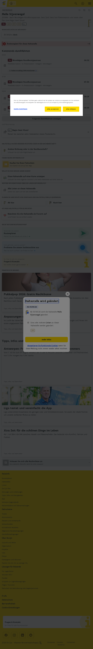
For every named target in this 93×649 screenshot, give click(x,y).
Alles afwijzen (71, 109)
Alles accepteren (53, 109)
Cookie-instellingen (20, 109)
